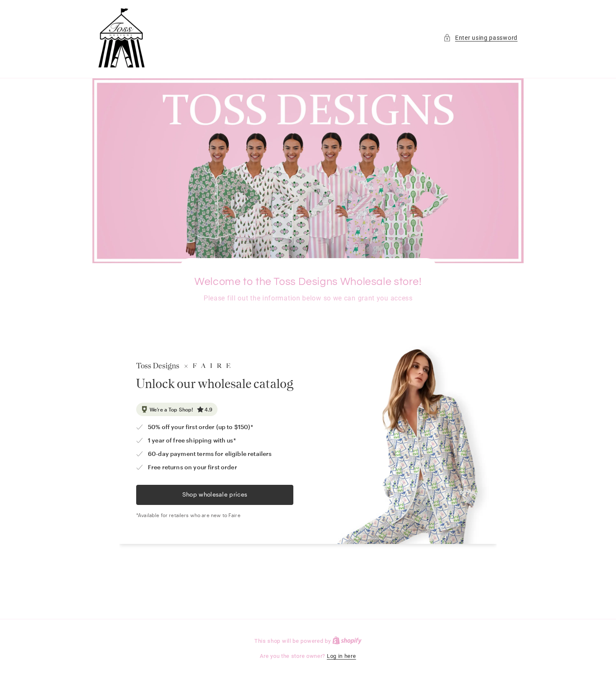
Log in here (341, 656)
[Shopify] (347, 641)
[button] (480, 38)
